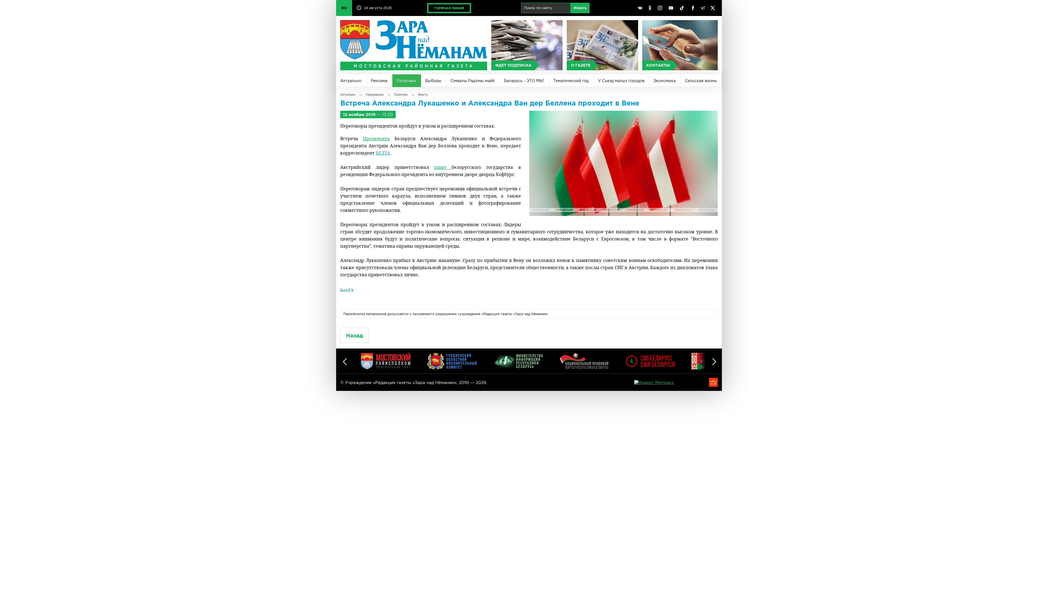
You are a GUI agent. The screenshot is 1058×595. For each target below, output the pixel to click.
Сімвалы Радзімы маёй (472, 81)
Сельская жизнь (701, 81)
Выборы (433, 81)
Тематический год (571, 81)
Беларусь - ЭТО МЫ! (524, 81)
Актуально (350, 81)
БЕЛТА (383, 153)
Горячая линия (449, 8)
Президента (376, 139)
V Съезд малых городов (621, 81)
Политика (406, 81)
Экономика (665, 81)
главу (443, 167)
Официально (375, 94)
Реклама (379, 81)
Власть (423, 94)
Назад (354, 335)
